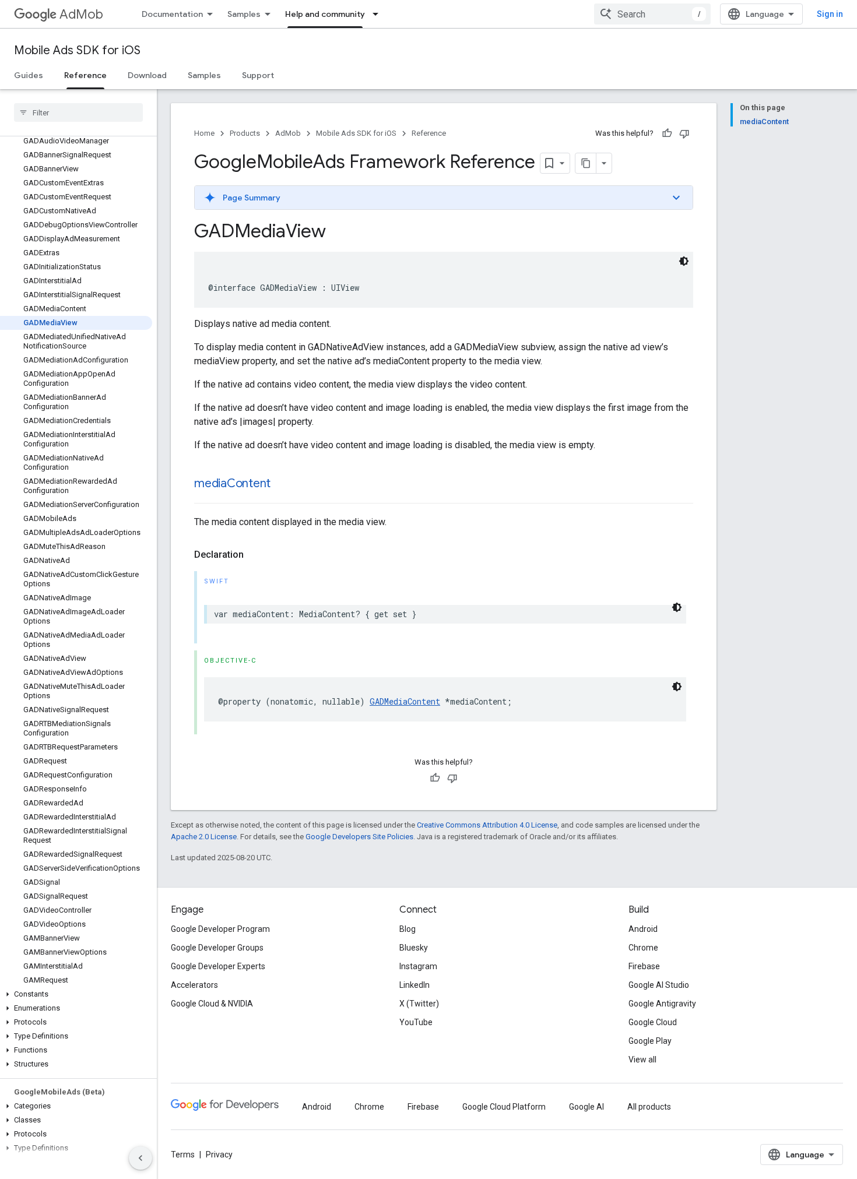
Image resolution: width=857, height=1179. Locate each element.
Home (204, 133)
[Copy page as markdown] (585, 163)
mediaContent (232, 483)
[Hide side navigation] (140, 1158)
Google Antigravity (662, 1003)
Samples (244, 14)
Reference (85, 75)
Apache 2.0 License (204, 836)
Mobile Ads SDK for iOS (77, 50)
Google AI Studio (658, 985)
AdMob (81, 14)
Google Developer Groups (217, 947)
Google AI (586, 1106)
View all (642, 1059)
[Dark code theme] (684, 261)
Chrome (643, 947)
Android (643, 929)
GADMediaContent (405, 701)
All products (649, 1106)
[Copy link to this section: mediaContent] (282, 484)
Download (147, 75)
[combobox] (652, 13)
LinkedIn (414, 985)
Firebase (644, 966)
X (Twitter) (419, 1003)
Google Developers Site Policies (359, 836)
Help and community (325, 14)
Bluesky (413, 947)
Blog (407, 929)
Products (245, 133)
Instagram (418, 966)
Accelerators (194, 985)
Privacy (219, 1154)
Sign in (830, 14)
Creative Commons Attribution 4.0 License (487, 825)
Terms (183, 1154)
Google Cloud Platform (504, 1106)
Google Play (650, 1041)
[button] (76, 994)
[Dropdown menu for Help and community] (379, 14)
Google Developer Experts (218, 966)
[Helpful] (667, 133)
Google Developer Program (220, 929)
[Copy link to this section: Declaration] (255, 555)
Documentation (172, 14)
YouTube (416, 1022)
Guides (28, 75)
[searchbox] (78, 112)
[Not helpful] (684, 133)
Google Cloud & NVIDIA (212, 1003)
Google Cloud (652, 1022)
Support (258, 75)
